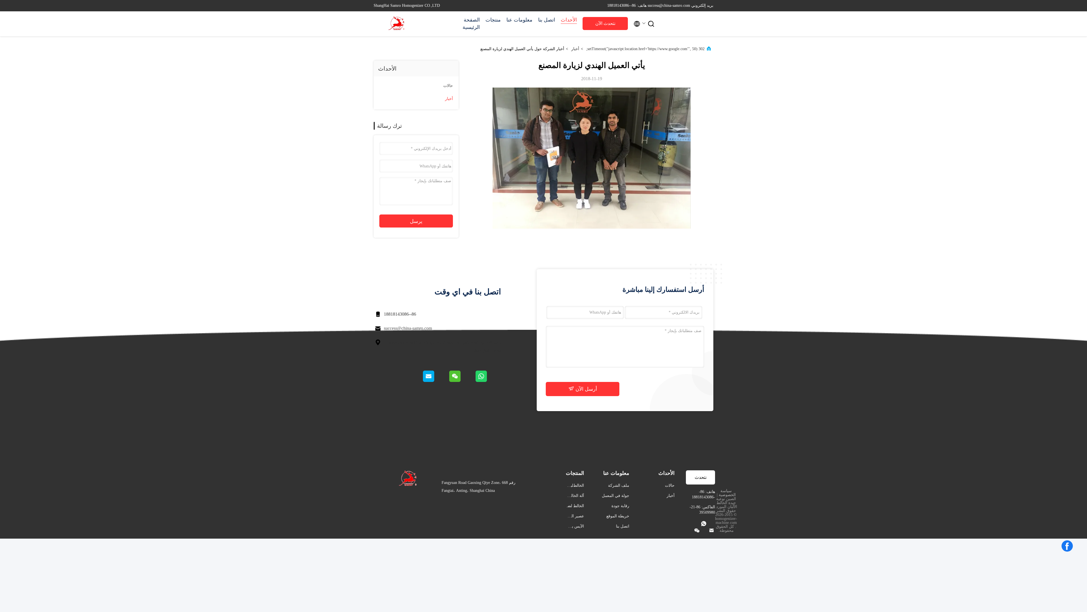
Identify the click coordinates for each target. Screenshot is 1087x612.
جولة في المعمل (615, 496)
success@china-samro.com (408, 328)
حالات (448, 86)
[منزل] (396, 23)
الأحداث (569, 20)
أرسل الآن (585, 389)
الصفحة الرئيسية (471, 23)
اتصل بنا (546, 20)
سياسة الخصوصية (727, 493)
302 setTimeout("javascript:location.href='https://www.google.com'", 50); (645, 49)
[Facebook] (1067, 545)
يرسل (416, 221)
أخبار (575, 49)
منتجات (493, 20)
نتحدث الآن (605, 23)
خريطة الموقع (617, 516)
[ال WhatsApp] (488, 380)
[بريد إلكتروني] (435, 380)
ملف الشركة (618, 485)
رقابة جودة (620, 506)
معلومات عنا (519, 20)
